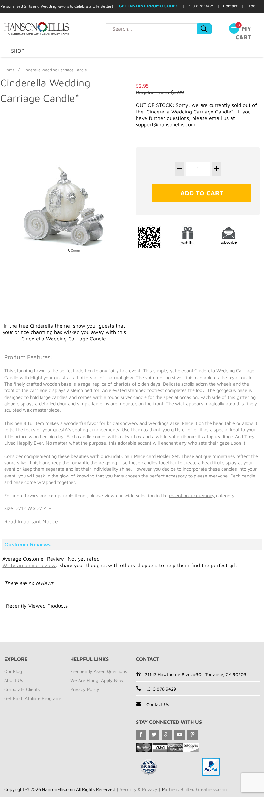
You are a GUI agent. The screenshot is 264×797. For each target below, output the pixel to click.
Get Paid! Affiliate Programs (32, 698)
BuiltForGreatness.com (203, 789)
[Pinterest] (192, 735)
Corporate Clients (22, 689)
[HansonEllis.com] (53, 28)
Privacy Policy (84, 689)
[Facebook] (141, 735)
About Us (13, 680)
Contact (230, 5)
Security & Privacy (138, 789)
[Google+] (167, 735)
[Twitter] (154, 735)
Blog (251, 5)
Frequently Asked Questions (98, 671)
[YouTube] (179, 735)
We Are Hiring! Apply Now (96, 680)
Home (9, 69)
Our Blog (13, 671)
